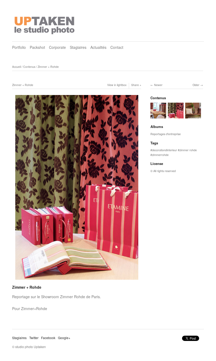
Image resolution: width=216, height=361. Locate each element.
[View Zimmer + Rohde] (158, 116)
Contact (116, 47)
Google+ (64, 337)
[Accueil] (45, 24)
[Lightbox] (76, 280)
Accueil (16, 67)
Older (196, 85)
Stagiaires (78, 47)
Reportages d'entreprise (165, 134)
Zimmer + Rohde (48, 67)
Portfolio (19, 47)
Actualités (98, 47)
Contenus (29, 67)
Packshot (37, 47)
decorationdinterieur (164, 150)
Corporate (57, 47)
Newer (158, 85)
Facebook (48, 337)
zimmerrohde (160, 155)
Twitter (33, 337)
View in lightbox (116, 85)
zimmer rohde (188, 150)
